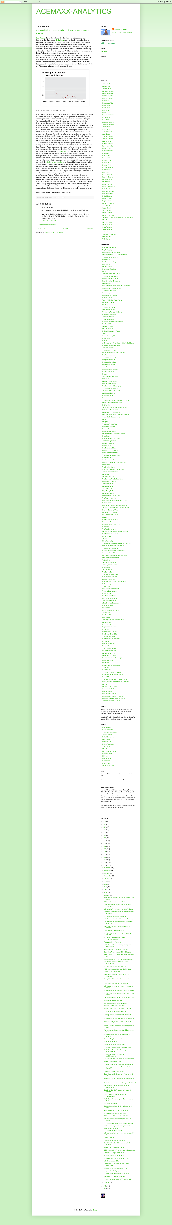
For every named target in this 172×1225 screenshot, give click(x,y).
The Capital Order (108, 324)
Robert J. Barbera (108, 191)
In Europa (105, 629)
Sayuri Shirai (106, 208)
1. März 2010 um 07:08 (49, 220)
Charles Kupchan (107, 96)
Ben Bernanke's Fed (108, 653)
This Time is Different (109, 601)
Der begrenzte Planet (109, 383)
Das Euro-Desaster (108, 443)
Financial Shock (107, 624)
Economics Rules (107, 493)
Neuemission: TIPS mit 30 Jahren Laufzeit (117, 1008)
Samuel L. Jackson (108, 203)
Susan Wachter (107, 224)
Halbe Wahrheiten (108, 660)
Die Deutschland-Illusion (110, 515)
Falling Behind (107, 691)
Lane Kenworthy (107, 146)
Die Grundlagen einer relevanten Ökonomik (116, 286)
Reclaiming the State (109, 431)
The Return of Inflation (109, 290)
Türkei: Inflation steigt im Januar (114, 1147)
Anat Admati (106, 84)
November (107, 870)
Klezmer (105, 684)
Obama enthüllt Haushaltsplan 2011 (115, 1168)
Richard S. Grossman (109, 186)
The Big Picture (107, 734)
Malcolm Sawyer (107, 151)
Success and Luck (108, 476)
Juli (105, 881)
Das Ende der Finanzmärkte (111, 639)
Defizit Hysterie (109, 1137)
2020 (104, 838)
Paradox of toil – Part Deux (112, 942)
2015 (104, 851)
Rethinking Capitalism (109, 481)
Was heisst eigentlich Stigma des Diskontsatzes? (119, 990)
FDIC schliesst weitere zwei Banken (115, 902)
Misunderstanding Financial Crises (113, 550)
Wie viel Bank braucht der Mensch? (113, 546)
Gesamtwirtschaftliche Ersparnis (114, 930)
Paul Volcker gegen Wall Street (114, 1153)
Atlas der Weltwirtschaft (109, 381)
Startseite (65, 229)
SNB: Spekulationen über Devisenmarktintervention (113, 1129)
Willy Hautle (106, 239)
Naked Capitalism (108, 737)
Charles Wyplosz (107, 98)
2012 (104, 860)
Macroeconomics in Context (111, 438)
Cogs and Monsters (108, 364)
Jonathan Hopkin (107, 136)
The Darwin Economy (109, 572)
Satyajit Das (106, 205)
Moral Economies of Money (111, 345)
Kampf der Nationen (108, 360)
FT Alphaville (106, 727)
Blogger (95, 1210)
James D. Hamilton (108, 122)
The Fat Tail (106, 612)
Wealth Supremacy (108, 305)
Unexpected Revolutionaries (111, 288)
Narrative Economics (109, 398)
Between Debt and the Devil (111, 496)
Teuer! (104, 333)
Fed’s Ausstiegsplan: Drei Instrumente (116, 1110)
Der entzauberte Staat (109, 362)
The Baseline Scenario (109, 732)
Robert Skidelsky (107, 196)
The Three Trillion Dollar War (111, 672)
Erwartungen (62, 151)
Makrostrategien (107, 584)
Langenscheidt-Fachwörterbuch (112, 674)
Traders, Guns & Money (109, 591)
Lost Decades (106, 567)
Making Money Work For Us (111, 331)
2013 (104, 857)
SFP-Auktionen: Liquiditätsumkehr (115, 916)
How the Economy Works (110, 510)
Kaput (104, 271)
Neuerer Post (41, 229)
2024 (104, 827)
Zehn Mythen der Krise (109, 565)
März (106, 892)
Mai (105, 887)
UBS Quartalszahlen (110, 1103)
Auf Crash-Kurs (107, 569)
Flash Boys (105, 527)
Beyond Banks (107, 266)
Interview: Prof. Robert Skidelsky (114, 1176)
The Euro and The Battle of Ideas (112, 479)
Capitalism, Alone (107, 395)
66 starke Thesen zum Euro (111, 524)
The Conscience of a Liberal (111, 701)
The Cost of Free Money (110, 388)
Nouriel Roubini (107, 754)
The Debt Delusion (108, 348)
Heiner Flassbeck (107, 115)
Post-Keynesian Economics (111, 281)
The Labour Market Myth (110, 257)
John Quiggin (106, 134)
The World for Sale (108, 319)
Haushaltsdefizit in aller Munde (114, 1155)
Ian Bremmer (106, 117)
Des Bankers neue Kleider (110, 534)
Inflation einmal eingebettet (55, 162)
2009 (104, 1186)
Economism (106, 465)
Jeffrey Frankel (107, 131)
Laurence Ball (106, 148)
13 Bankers (106, 586)
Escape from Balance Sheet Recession (114, 505)
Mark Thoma (106, 155)
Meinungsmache (107, 605)
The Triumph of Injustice (110, 276)
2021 (104, 835)
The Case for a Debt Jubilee (111, 274)
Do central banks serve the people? (113, 352)
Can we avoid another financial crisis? (114, 462)
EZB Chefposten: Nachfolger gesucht (116, 983)
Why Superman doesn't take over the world (116, 414)
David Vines (106, 108)
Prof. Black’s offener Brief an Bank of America (118, 1064)
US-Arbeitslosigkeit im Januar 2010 (115, 1003)
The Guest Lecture (108, 317)
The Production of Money (110, 460)
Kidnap (104, 419)
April (106, 889)
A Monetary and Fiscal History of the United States (118, 343)
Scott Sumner (106, 210)
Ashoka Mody (106, 89)
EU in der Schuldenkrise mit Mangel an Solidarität (120, 1083)
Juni (105, 884)
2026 (104, 821)
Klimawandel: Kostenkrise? (112, 972)
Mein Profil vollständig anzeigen (122, 32)
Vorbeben (105, 667)
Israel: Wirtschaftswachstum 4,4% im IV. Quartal (119, 1018)
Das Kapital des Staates (110, 519)
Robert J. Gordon (107, 193)
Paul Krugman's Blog (109, 751)
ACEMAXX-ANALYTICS (73, 11)
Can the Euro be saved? (110, 450)
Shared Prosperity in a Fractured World (114, 255)
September (108, 876)
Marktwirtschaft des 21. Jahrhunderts (114, 581)
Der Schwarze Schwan (109, 577)
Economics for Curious (109, 512)
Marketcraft (105, 436)
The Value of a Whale (109, 350)
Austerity (105, 538)
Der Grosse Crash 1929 (109, 634)
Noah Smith (106, 761)
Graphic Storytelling (108, 643)
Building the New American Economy (114, 434)
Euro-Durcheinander (110, 1041)
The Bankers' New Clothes (110, 548)
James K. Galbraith (108, 124)
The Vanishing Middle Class (111, 455)
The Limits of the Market (109, 472)
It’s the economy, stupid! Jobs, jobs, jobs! (117, 1126)
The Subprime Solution (109, 648)
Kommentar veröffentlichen (47, 225)
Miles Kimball (106, 170)
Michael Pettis (106, 162)
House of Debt (107, 522)
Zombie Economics (108, 579)
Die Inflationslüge (107, 541)
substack (104, 51)
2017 (104, 846)
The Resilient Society (109, 357)
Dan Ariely (105, 100)
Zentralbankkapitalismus (110, 376)
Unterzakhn (106, 560)
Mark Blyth (105, 153)
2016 (104, 849)
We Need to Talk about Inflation (112, 312)
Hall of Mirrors (106, 503)
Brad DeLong (106, 739)
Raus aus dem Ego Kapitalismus (112, 321)
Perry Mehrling (107, 179)
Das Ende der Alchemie (109, 448)
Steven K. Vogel (107, 222)
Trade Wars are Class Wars (111, 391)
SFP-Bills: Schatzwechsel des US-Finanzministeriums (115, 938)
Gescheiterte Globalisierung (111, 417)
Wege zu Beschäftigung (111, 1171)
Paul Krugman (41, 38)
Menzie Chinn (106, 158)
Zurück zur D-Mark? (108, 553)
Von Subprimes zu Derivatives (113, 1000)
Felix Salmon (106, 758)
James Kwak (106, 127)
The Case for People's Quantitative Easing (115, 400)
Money (104, 340)
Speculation (106, 474)
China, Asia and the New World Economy (115, 682)
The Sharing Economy (109, 467)
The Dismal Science (108, 636)
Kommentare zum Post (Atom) (53, 232)
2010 (104, 865)
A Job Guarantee (107, 367)
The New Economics (108, 355)
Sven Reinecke (107, 227)
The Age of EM (107, 488)
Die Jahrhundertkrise (109, 596)
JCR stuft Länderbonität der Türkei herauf (117, 1173)
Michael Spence (107, 167)
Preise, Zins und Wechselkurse (112, 403)
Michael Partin (107, 160)
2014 (104, 854)
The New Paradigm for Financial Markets (115, 679)
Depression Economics (109, 627)
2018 (104, 843)
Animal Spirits (106, 622)
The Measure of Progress (110, 262)
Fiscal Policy (106, 338)
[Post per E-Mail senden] (63, 197)
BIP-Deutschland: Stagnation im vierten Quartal (119, 1059)
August (106, 878)
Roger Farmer (106, 201)
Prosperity (105, 422)
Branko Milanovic (107, 93)
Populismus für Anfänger (110, 453)
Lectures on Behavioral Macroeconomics (115, 555)
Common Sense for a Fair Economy (113, 698)
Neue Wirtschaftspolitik (109, 677)
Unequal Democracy (108, 646)
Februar (107, 895)
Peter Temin (106, 182)
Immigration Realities (109, 269)
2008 (104, 1189)
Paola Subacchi (107, 174)
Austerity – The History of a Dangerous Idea (116, 507)
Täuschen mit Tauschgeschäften (114, 1006)
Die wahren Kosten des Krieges (112, 658)
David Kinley (106, 105)
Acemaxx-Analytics (120, 29)
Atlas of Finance (107, 283)
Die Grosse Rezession (109, 598)
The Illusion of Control (109, 307)
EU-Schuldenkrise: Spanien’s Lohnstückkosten (119, 1123)
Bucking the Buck (107, 328)
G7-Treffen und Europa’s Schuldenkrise (116, 1116)
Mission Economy (108, 371)
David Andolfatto (107, 103)
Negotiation (106, 264)
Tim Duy (105, 232)
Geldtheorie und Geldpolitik (111, 252)
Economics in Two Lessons (111, 412)
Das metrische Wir (108, 457)
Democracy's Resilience (110, 278)
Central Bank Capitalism (110, 295)
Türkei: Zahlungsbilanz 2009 (113, 1061)
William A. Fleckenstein (109, 234)
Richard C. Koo (107, 184)
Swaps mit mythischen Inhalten (114, 1039)
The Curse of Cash (108, 484)
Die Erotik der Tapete (109, 694)
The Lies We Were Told (109, 424)
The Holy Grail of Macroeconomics (113, 620)
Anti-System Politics (108, 393)
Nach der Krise (107, 593)
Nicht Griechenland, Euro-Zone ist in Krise (117, 1047)
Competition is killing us (109, 369)
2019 (104, 841)
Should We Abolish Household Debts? (114, 407)
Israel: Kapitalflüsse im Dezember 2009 (116, 1158)
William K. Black (107, 236)
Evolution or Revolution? (110, 410)
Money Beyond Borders (109, 247)
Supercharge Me (107, 293)
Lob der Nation (107, 429)
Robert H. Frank (107, 189)
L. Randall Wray (107, 143)
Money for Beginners (109, 314)
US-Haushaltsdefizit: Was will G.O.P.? (116, 966)
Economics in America (109, 302)
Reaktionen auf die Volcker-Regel (115, 1140)
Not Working (106, 405)
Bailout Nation (106, 608)
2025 (104, 824)
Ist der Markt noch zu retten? (111, 610)
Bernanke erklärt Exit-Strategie (114, 1071)
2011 (104, 862)
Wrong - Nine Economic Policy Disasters (115, 531)
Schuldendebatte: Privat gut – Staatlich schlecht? (119, 959)
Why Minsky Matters (108, 491)
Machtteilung (106, 670)
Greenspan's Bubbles (109, 689)
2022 (104, 832)
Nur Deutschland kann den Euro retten (114, 500)
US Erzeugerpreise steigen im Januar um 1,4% (119, 997)
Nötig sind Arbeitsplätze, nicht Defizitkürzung (118, 969)
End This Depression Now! (110, 558)
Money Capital (107, 297)
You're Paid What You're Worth (112, 300)
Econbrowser (106, 742)
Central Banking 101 (108, 336)
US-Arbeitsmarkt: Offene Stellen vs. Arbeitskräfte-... (115, 1095)
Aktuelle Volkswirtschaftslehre (111, 603)
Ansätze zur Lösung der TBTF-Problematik (117, 1179)
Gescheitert (106, 617)
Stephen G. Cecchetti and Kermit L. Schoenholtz (117, 217)
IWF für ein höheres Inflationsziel (114, 1044)
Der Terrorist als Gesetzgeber (111, 665)
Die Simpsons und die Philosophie (113, 696)
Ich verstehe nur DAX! (109, 651)
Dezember (107, 868)
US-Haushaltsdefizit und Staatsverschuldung (118, 919)
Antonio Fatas (106, 86)
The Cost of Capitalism (109, 615)
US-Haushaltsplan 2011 (111, 1161)
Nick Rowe (105, 172)
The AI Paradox (107, 250)
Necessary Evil (107, 445)
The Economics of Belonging (111, 386)
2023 (104, 830)
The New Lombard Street (110, 574)
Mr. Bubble (105, 641)
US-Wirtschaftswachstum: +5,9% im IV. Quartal (119, 909)
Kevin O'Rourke (107, 141)
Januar (106, 1182)
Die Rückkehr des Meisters (110, 589)
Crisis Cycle (106, 259)
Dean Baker (106, 110)
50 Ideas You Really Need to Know (113, 469)
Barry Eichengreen (108, 91)
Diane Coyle (106, 112)
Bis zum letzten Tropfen (109, 686)
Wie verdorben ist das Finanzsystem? (116, 949)
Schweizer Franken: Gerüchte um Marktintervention (114, 1055)
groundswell (106, 663)
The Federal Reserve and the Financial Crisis (116, 543)
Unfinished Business (108, 426)
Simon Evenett (107, 213)
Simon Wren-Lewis (108, 215)
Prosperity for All (107, 486)
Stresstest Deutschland (109, 562)
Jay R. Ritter (106, 129)
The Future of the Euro (109, 498)
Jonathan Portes (107, 139)
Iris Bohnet (105, 120)
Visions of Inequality (108, 309)
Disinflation (60, 40)
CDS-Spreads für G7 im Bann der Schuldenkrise (119, 1150)
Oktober (107, 873)
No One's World (107, 536)
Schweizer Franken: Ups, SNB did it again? (118, 952)
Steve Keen (106, 220)
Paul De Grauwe (107, 177)
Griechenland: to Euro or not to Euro (115, 1011)
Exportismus (106, 379)
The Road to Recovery (109, 529)
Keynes (104, 517)
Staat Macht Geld (107, 326)
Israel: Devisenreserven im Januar (115, 1113)
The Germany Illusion (109, 441)
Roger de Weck (107, 198)
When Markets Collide (109, 655)
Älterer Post (89, 229)
